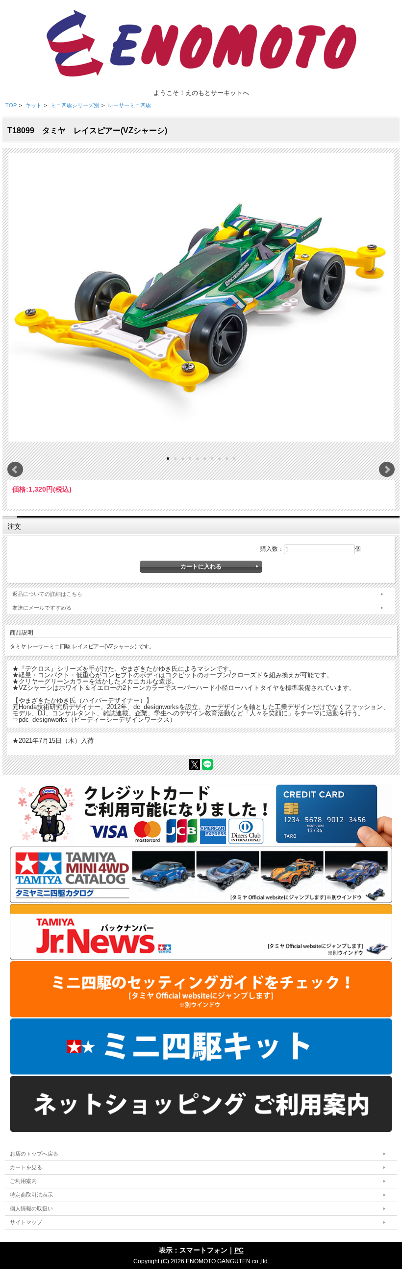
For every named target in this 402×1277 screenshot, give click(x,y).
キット (33, 105)
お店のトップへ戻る (34, 1154)
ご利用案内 (23, 1181)
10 (234, 458)
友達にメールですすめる (42, 608)
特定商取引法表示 (31, 1195)
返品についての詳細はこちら (47, 594)
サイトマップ (26, 1222)
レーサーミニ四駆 (129, 105)
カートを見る (26, 1167)
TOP (11, 105)
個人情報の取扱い (31, 1208)
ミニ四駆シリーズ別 (74, 105)
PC (239, 1250)
